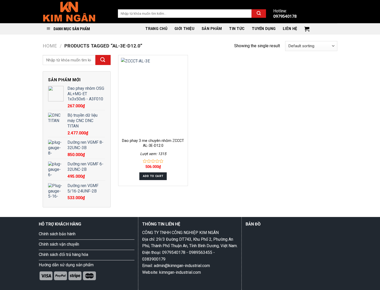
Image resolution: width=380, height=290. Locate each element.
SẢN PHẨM (212, 29)
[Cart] (306, 29)
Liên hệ (290, 29)
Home (50, 46)
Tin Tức (237, 29)
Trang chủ (156, 29)
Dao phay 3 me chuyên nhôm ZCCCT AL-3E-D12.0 (153, 143)
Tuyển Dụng (264, 29)
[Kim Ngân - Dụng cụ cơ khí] (69, 11)
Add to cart (153, 176)
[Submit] (259, 13)
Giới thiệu (184, 29)
